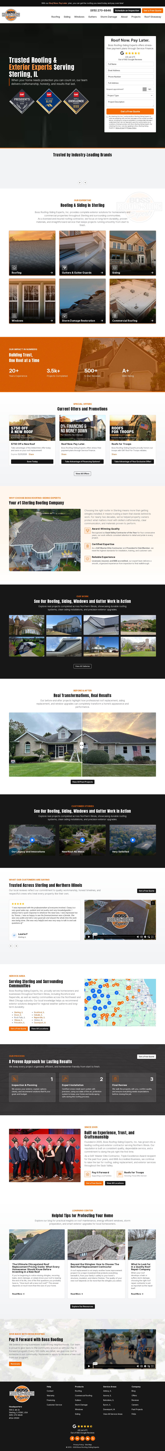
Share (31, 454)
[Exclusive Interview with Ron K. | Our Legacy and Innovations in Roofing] (32, 840)
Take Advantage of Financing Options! (82, 461)
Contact (50, 1391)
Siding (77, 1414)
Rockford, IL (39, 1012)
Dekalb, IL (38, 1015)
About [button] (124, 16)
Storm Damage (81, 1405)
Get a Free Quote (152, 10)
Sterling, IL (18, 1012)
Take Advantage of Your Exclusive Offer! (132, 461)
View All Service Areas (112, 1414)
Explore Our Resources (82, 1306)
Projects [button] (136, 16)
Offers (134, 1395)
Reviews (135, 1400)
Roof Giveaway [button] (153, 16)
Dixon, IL (17, 1015)
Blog (133, 1391)
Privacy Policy (131, 128)
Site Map (88, 1445)
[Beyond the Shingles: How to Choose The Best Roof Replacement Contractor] (96, 1244)
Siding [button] (67, 16)
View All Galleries (82, 666)
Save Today (32, 461)
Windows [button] (79, 16)
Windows (79, 1409)
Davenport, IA (40, 1022)
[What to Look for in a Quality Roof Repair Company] (142, 1244)
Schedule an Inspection (127, 10)
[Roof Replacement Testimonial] (82, 840)
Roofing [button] (55, 16)
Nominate (15, 1364)
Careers (135, 1405)
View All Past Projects (82, 782)
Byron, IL (107, 1405)
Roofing (78, 1391)
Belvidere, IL (108, 1400)
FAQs (134, 1414)
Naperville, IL (39, 1017)
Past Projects (137, 1409)
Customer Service (54, 1405)
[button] (80, 183)
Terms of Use (120, 128)
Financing (51, 1400)
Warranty (50, 1395)
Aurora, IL (107, 1395)
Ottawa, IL (18, 1020)
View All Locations (39, 1029)
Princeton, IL (19, 1022)
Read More (17, 1294)
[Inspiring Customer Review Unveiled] (133, 840)
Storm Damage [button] (109, 16)
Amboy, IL (107, 1391)
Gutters (78, 1400)
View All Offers (82, 474)
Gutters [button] (92, 16)
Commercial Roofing (83, 1395)
